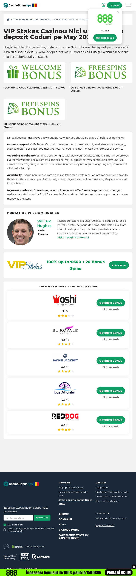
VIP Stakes (60, 19)
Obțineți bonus (105, 38)
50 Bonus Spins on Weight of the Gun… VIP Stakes (32, 125)
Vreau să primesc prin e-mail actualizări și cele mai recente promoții (31, 530)
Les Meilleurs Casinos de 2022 (73, 494)
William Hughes (44, 223)
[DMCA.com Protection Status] (17, 546)
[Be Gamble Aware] (10, 557)
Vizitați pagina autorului (73, 237)
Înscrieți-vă (42, 518)
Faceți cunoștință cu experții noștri (74, 536)
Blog (62, 524)
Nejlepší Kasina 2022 (71, 487)
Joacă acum (119, 265)
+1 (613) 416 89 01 (105, 525)
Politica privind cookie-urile (112, 492)
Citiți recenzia (111, 309)
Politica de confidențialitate (112, 496)
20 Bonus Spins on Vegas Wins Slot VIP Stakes (97, 89)
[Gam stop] (24, 556)
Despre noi (102, 487)
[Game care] (41, 557)
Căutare (114, 5)
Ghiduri (64, 513)
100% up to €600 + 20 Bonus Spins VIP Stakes (34, 87)
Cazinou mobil (69, 529)
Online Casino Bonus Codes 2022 (75, 501)
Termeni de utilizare (107, 501)
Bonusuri (45, 19)
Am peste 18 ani (15, 525)
